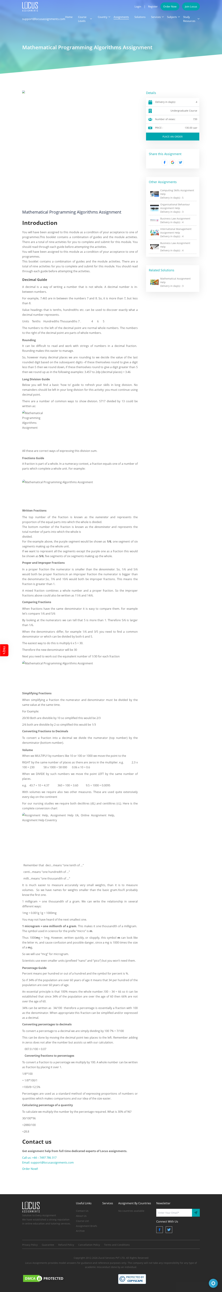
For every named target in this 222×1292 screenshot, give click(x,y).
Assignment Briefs (86, 1226)
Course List (82, 1221)
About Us (81, 1216)
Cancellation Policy (89, 1244)
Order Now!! (30, 1169)
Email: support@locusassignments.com (48, 1162)
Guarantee (48, 1244)
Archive (80, 1230)
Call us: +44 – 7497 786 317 (39, 1158)
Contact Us (82, 1210)
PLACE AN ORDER (173, 136)
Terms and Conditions (117, 1244)
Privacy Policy (30, 1244)
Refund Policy (66, 1244)
